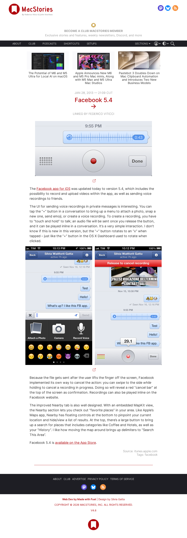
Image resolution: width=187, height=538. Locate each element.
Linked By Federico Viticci (93, 114)
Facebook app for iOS (53, 189)
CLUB (31, 43)
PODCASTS (49, 43)
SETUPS (92, 43)
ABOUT (16, 43)
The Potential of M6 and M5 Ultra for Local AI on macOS (47, 74)
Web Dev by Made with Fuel (79, 499)
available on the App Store (75, 443)
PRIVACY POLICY (98, 478)
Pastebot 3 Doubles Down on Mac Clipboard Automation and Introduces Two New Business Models (139, 78)
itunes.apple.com (145, 451)
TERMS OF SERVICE (122, 478)
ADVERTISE (79, 478)
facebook (151, 454)
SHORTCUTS (71, 43)
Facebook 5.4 (93, 100)
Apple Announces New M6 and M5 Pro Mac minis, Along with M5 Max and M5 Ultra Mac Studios (93, 78)
